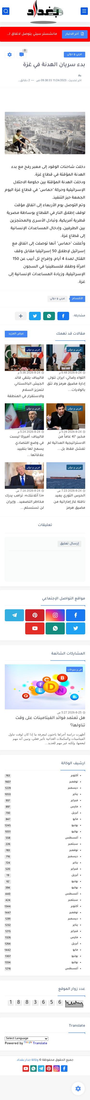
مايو (75, 819)
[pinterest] (34, 615)
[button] (63, 316)
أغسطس (71, 838)
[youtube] (34, 628)
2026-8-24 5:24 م (29, 431)
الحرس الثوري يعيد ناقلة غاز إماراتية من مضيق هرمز (69, 502)
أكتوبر (74, 775)
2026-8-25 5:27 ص (69, 712)
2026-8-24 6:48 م (70, 372)
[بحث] (5, 11)
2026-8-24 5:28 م (70, 431)
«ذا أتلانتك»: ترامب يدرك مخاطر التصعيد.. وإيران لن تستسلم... (24, 502)
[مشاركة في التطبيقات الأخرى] (21, 316)
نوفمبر (73, 782)
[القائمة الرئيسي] (84, 11)
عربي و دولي (74, 54)
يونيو (75, 825)
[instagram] (55, 615)
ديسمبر (73, 788)
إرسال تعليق (69, 544)
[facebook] (75, 615)
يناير (75, 794)
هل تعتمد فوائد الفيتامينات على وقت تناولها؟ (50, 722)
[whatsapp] (55, 628)
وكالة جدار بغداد (27, 1060)
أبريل (75, 813)
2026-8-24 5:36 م (29, 372)
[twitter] (75, 628)
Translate (40, 1043)
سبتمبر (73, 844)
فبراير (74, 800)
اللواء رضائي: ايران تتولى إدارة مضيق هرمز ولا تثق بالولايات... (66, 384)
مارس (74, 807)
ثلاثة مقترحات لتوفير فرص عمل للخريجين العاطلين (31, 34)
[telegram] (14, 615)
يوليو (75, 831)
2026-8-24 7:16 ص (28, 490)
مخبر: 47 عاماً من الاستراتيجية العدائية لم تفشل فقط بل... (66, 443)
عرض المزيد (16, 334)
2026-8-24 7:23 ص (69, 490)
